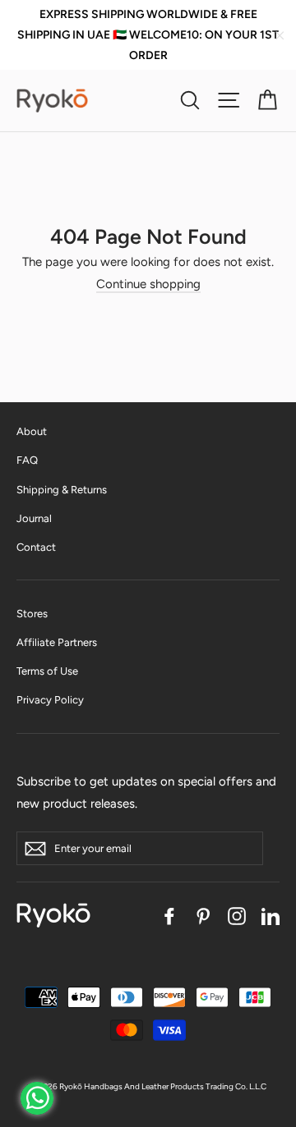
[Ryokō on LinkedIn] (270, 915)
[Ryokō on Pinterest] (203, 915)
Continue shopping (148, 284)
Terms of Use (47, 671)
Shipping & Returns (61, 489)
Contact (36, 547)
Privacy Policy (50, 700)
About (31, 431)
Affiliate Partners (56, 642)
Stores (32, 613)
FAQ (27, 460)
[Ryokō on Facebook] (169, 915)
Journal (34, 518)
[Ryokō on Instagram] (237, 915)
